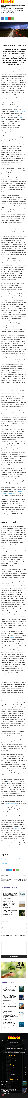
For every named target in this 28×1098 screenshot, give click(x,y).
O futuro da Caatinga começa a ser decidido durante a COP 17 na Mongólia (9, 903)
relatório (12, 637)
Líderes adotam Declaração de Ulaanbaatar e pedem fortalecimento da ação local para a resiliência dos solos (11, 894)
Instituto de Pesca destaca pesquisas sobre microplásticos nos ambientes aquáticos (10, 988)
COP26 (3, 5)
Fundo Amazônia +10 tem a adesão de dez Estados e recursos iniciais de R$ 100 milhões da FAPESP (21, 878)
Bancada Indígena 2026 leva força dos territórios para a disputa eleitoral (10, 1005)
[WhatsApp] (12, 18)
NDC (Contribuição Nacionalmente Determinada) (14, 5)
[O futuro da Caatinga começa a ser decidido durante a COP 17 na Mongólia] (22, 904)
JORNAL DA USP (21, 45)
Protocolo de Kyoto (19, 111)
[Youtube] (16, 1045)
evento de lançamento (16, 695)
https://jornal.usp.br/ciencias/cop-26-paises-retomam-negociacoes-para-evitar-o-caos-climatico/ (13, 861)
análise (22, 613)
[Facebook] (2, 18)
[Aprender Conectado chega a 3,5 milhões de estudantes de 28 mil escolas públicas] (21, 997)
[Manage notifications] (3, 1095)
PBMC (22, 707)
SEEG (16, 641)
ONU (2, 6)
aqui (8, 781)
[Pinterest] (9, 18)
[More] (16, 18)
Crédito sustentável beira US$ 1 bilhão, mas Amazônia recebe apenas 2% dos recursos (10, 912)
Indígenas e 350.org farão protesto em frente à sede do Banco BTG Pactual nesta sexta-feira (7, 878)
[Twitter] (6, 18)
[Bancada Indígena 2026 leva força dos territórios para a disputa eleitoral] (21, 1006)
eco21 (4, 15)
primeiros (17, 828)
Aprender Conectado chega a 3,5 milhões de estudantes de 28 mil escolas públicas (9, 997)
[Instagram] (14, 1045)
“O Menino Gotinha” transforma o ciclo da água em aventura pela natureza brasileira (9, 1024)
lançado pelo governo (11, 803)
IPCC (5, 6)
